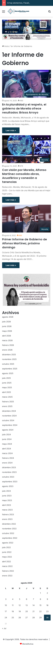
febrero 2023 (8, 514)
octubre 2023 (8, 477)
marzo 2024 (7, 453)
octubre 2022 (8, 533)
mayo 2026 (7, 331)
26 (20, 617)
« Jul (4, 628)
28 (33, 617)
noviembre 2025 (9, 359)
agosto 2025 (7, 373)
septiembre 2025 (9, 368)
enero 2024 (7, 463)
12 (20, 605)
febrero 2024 (8, 458)
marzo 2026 (7, 340)
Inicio (6, 46)
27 (26, 617)
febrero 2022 (8, 571)
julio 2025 (6, 378)
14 (33, 605)
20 (26, 611)
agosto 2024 (7, 430)
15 (40, 605)
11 (13, 605)
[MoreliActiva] (18, 11)
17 (6, 611)
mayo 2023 (7, 500)
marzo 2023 (7, 510)
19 (20, 611)
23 (47, 611)
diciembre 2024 (9, 411)
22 (40, 611)
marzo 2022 (7, 566)
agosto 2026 (7, 317)
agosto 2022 (7, 543)
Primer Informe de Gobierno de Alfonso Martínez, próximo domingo (24, 243)
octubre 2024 (8, 420)
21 (33, 611)
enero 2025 (7, 406)
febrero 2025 (8, 401)
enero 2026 (7, 350)
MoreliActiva (27, 644)
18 (13, 611)
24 (6, 617)
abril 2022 (6, 561)
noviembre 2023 (9, 472)
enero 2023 (7, 519)
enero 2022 (7, 575)
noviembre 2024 (9, 416)
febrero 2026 (8, 345)
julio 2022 (6, 547)
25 (13, 617)
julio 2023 (6, 491)
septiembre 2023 (9, 481)
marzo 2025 (7, 397)
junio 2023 (6, 495)
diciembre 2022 (9, 524)
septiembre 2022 (9, 538)
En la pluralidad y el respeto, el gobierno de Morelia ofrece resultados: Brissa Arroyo (24, 108)
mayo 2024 (7, 444)
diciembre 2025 (9, 354)
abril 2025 (6, 392)
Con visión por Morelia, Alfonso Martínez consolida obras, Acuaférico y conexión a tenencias (24, 176)
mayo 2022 (7, 557)
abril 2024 (6, 448)
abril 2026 (6, 336)
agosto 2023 (7, 486)
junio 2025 (6, 383)
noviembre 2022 (9, 528)
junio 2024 (6, 439)
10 (6, 605)
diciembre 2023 (9, 467)
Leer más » (11, 130)
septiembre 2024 (9, 425)
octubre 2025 (8, 364)
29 (40, 617)
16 (47, 605)
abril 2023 (6, 505)
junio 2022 (6, 552)
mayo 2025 (7, 387)
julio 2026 (6, 321)
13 (27, 605)
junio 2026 (6, 326)
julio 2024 (6, 434)
